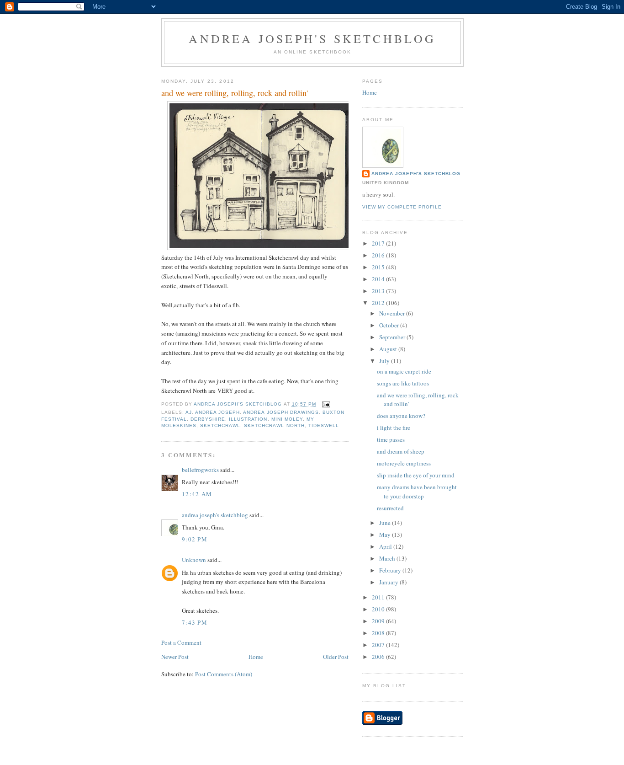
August (388, 349)
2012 (379, 303)
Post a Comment (181, 642)
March (388, 558)
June (385, 523)
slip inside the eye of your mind (416, 475)
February (390, 570)
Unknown (194, 560)
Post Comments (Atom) (223, 674)
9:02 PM (194, 539)
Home (256, 657)
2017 (379, 243)
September (393, 337)
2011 (379, 597)
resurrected (390, 508)
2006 (379, 657)
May (385, 534)
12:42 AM (197, 494)
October (389, 325)
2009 (379, 621)
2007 (379, 645)
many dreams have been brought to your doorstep (417, 491)
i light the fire (393, 427)
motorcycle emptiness (404, 463)
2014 (379, 279)
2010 (379, 609)
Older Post (336, 657)
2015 (379, 267)
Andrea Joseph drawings (280, 412)
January (389, 582)
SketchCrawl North (274, 425)
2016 (379, 255)
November (392, 313)
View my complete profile (402, 206)
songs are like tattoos (403, 383)
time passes (391, 439)
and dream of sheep (400, 451)
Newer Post (175, 657)
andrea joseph (217, 412)
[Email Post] (326, 404)
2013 (379, 291)
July (385, 361)
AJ (188, 412)
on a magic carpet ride (404, 371)
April (386, 546)
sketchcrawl (220, 425)
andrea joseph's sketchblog (312, 38)
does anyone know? (401, 416)
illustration (248, 419)
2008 (379, 633)
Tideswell (323, 425)
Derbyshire (207, 419)
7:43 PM (194, 622)
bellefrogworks (200, 469)
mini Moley (287, 419)
